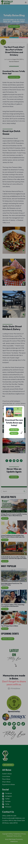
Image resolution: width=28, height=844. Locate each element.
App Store (14, 433)
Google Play (14, 430)
